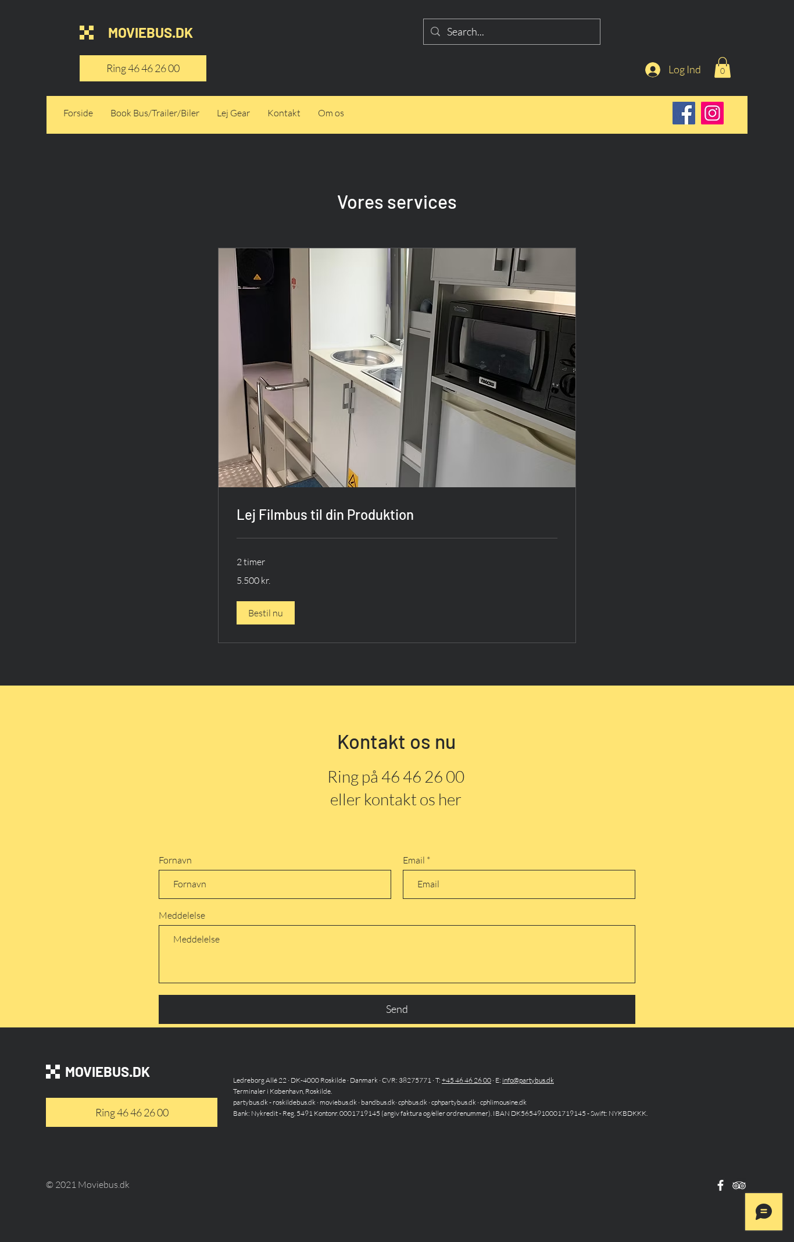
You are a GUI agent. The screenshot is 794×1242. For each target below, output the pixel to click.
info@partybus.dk (528, 1080)
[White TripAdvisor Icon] (739, 1185)
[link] (397, 514)
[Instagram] (712, 113)
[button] (722, 67)
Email (414, 860)
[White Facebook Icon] (720, 1185)
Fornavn (175, 860)
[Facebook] (684, 113)
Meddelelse (182, 915)
